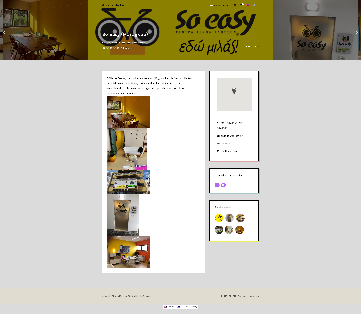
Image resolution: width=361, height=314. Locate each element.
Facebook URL (217, 185)
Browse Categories (222, 5)
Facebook (221, 296)
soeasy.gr (226, 143)
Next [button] (356, 32)
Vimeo (234, 296)
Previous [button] (4, 32)
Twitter (225, 296)
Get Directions (229, 151)
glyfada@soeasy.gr (231, 135)
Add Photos (253, 46)
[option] (180, 30)
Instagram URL (223, 185)
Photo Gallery (225, 207)
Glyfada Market (113, 5)
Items (241, 5)
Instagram (230, 296)
